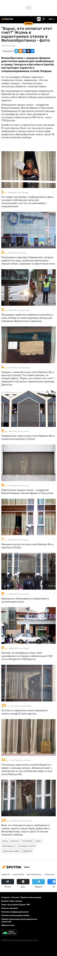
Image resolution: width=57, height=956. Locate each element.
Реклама (5, 901)
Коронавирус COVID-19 (26, 846)
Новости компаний (9, 908)
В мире (5, 841)
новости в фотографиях (11, 851)
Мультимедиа (27, 841)
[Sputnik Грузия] (8, 20)
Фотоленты (15, 841)
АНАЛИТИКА (18, 874)
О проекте (5, 897)
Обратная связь (8, 925)
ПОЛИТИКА (49, 874)
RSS (28, 904)
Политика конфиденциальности (15, 912)
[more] (54, 192)
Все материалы (34, 874)
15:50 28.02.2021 (8, 45)
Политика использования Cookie (15, 915)
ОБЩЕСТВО (27, 851)
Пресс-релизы (16, 901)
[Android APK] (9, 933)
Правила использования (30, 897)
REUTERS (13, 192)
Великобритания (9, 846)
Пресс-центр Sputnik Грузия (13, 904)
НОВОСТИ (5, 874)
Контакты (15, 897)
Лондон (38, 841)
